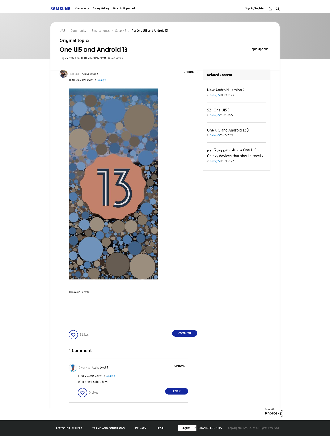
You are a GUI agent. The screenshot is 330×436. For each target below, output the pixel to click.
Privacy (140, 428)
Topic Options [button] (259, 49)
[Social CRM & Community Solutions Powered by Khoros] (273, 412)
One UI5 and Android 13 (226, 130)
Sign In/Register (254, 8)
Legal (161, 428)
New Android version (224, 90)
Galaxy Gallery (101, 8)
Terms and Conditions (108, 428)
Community (82, 8)
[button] (190, 72)
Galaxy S (102, 80)
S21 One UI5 (217, 110)
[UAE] (60, 8)
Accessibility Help (69, 428)
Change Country (210, 428)
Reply (176, 391)
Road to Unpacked (124, 8)
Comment (184, 333)
